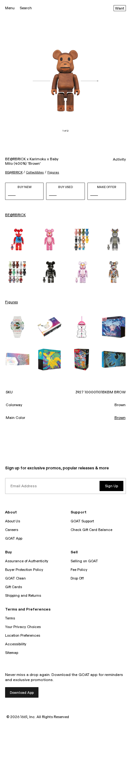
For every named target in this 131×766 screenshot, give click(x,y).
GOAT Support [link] (82, 521)
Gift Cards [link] (13, 587)
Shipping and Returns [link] (23, 595)
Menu (10, 8)
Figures (53, 172)
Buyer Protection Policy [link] (24, 570)
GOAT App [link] (13, 538)
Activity (119, 160)
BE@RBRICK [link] (15, 215)
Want (119, 9)
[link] (17, 239)
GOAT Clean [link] (15, 578)
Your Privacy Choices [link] (23, 627)
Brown (120, 418)
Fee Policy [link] (79, 570)
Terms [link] (10, 618)
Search (26, 8)
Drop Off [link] (77, 578)
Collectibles (35, 172)
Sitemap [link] (11, 653)
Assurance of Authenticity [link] (26, 561)
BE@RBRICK (14, 172)
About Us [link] (12, 521)
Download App (22, 692)
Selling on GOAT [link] (84, 561)
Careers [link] (11, 530)
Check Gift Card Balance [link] (91, 530)
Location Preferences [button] (22, 635)
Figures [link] (11, 302)
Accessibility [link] (15, 644)
